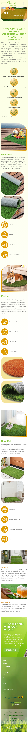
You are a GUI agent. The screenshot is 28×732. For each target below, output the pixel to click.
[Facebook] (10, 720)
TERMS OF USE (9, 727)
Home (4, 660)
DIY (4, 669)
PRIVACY (15, 727)
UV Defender (6, 666)
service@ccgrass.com (17, 715)
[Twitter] (8, 720)
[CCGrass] (8, 3)
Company (5, 672)
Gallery (4, 675)
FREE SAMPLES (11, 650)
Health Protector (7, 678)
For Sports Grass (6, 702)
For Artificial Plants (6, 704)
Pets (4, 693)
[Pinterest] (18, 720)
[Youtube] (15, 720)
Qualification (6, 684)
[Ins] (21, 721)
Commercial (6, 681)
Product (5, 663)
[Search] (21, 4)
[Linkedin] (13, 720)
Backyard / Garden (8, 690)
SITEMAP (19, 727)
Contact (5, 687)
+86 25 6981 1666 (17, 712)
